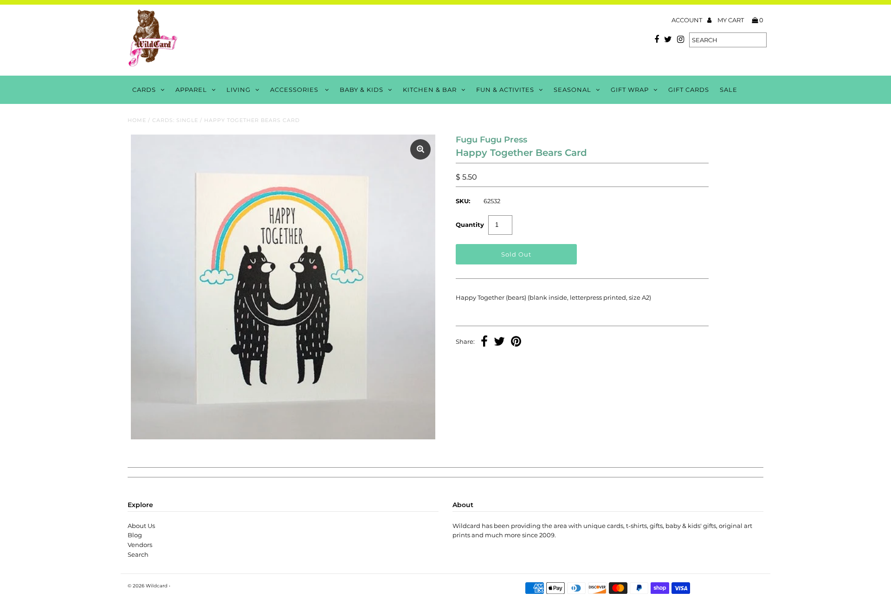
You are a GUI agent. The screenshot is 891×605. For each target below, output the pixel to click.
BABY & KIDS (361, 89)
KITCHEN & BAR (430, 89)
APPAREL (191, 89)
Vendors (140, 544)
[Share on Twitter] (499, 342)
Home (137, 120)
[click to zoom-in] (420, 149)
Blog (135, 535)
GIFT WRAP (630, 89)
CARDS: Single (175, 120)
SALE (728, 89)
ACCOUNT (687, 20)
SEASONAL (572, 89)
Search (138, 554)
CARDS (144, 89)
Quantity (470, 224)
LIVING (238, 89)
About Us (141, 525)
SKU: (463, 201)
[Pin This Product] (516, 342)
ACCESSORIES (295, 89)
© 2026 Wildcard (148, 586)
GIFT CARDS (688, 89)
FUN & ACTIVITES (505, 89)
